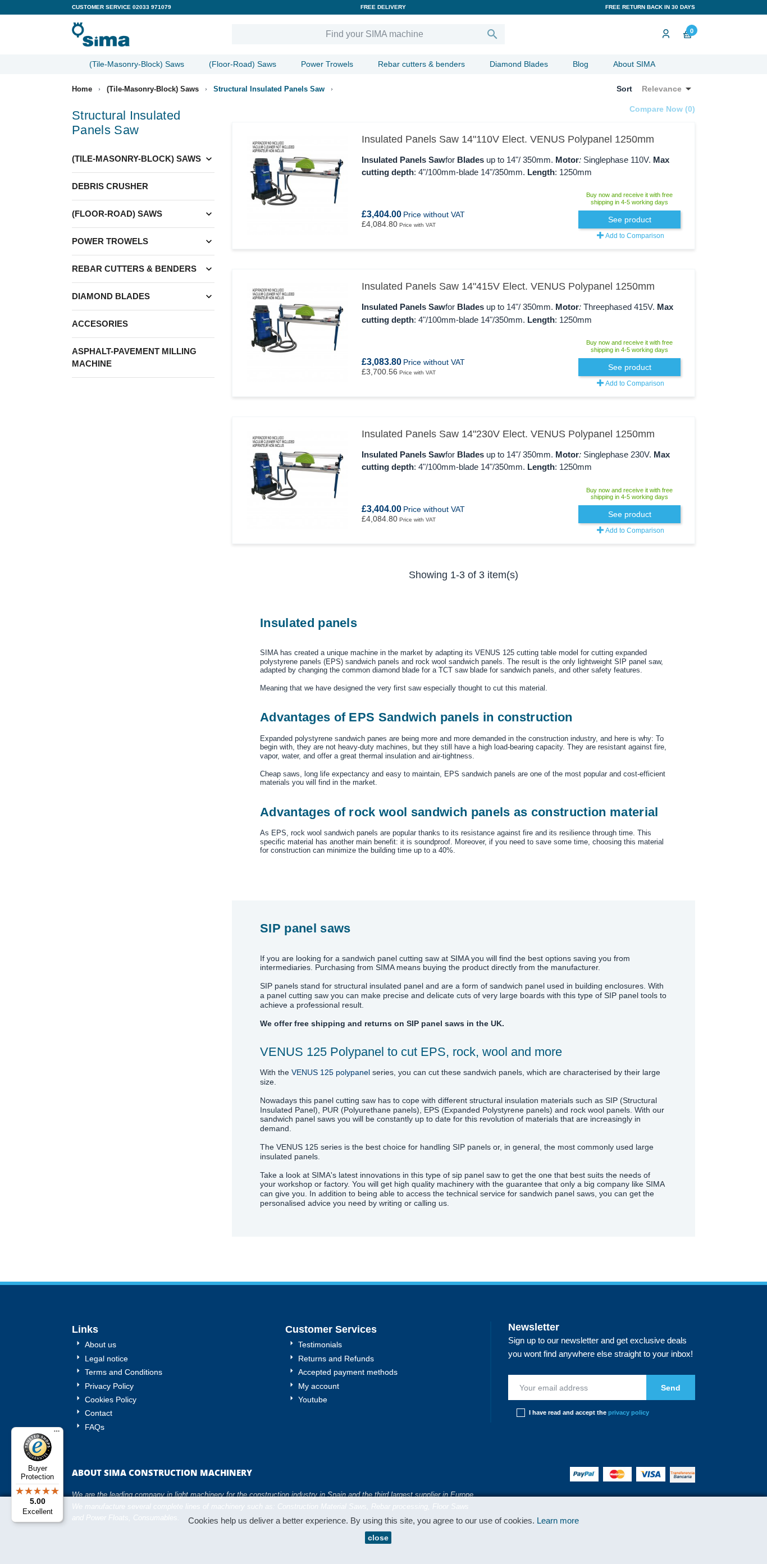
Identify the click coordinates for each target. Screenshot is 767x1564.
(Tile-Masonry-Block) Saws (136, 64)
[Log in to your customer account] (665, 35)
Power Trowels (327, 64)
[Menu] (56, 1433)
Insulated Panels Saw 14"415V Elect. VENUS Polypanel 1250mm (508, 286)
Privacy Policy (108, 1386)
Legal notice (105, 1358)
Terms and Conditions (122, 1372)
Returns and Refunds (335, 1358)
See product (629, 219)
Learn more (558, 1520)
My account (317, 1386)
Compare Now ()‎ (662, 108)
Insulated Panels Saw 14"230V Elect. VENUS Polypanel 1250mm (508, 434)
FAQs (93, 1427)
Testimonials (319, 1344)
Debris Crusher (110, 186)
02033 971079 (152, 7)
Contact (97, 1412)
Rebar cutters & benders (421, 64)
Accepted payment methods (347, 1372)
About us (99, 1344)
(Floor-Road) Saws (242, 64)
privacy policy (628, 1412)
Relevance (668, 88)
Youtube (311, 1399)
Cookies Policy (109, 1399)
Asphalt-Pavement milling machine (134, 357)
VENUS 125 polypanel (330, 1072)
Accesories (100, 323)
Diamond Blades (519, 64)
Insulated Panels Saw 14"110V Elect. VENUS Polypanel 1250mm (508, 139)
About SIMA (634, 64)
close (378, 1537)
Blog (580, 64)
